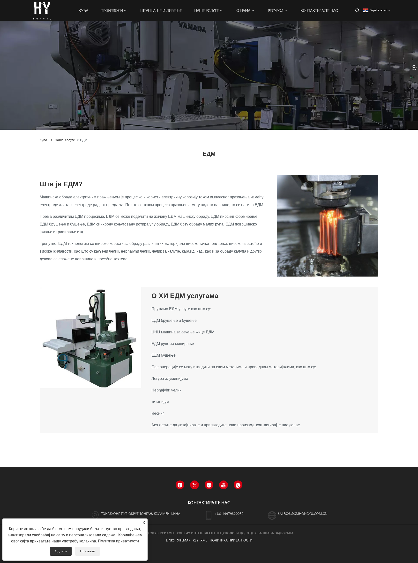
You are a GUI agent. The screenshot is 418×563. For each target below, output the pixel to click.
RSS (195, 540)
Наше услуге (65, 140)
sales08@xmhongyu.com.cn (302, 513)
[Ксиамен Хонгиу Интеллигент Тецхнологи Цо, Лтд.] (42, 10)
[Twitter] (194, 484)
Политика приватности (231, 540)
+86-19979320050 (229, 513)
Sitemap (183, 540)
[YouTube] (223, 484)
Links (170, 540)
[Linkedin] (209, 484)
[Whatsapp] (238, 484)
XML (204, 540)
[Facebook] (180, 484)
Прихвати (87, 551)
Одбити (61, 551)
